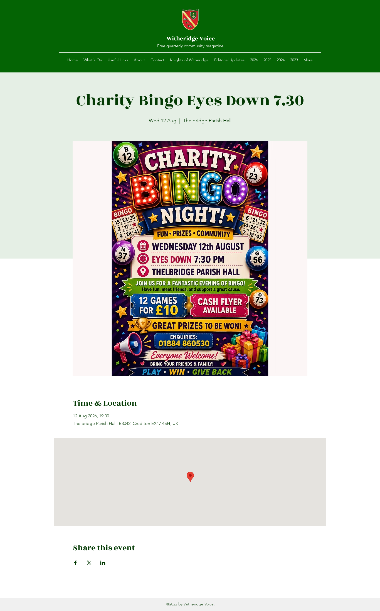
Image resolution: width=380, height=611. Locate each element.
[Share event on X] (89, 563)
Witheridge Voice (190, 38)
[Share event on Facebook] (75, 563)
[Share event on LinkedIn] (102, 563)
